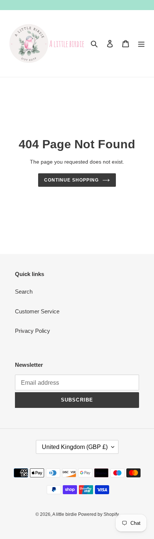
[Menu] (141, 43)
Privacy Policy (32, 331)
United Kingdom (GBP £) (75, 447)
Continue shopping (71, 180)
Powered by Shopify (98, 514)
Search (24, 291)
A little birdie (65, 514)
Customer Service (37, 311)
